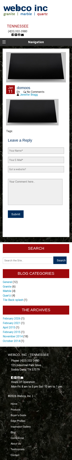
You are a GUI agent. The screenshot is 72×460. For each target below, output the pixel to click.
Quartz (7, 295)
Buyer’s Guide (18, 415)
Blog (13, 432)
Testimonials (17, 449)
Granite (7, 286)
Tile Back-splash (13, 300)
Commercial (17, 438)
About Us (16, 443)
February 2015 (11, 332)
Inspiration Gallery (21, 426)
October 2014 (11, 341)
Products (15, 409)
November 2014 (13, 336)
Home (14, 403)
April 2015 (9, 327)
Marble (7, 291)
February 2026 (11, 318)
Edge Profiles (18, 420)
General (7, 282)
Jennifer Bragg (29, 94)
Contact (15, 455)
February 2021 (11, 323)
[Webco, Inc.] (25, 10)
